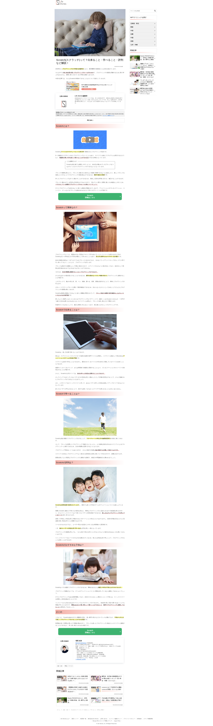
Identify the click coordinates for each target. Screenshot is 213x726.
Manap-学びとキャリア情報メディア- (102, 721)
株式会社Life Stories (93, 718)
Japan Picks (117, 721)
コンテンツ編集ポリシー (108, 115)
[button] (155, 11)
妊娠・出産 (59, 666)
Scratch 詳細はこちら (90, 196)
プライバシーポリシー (129, 718)
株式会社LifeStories (81, 643)
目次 (88, 120)
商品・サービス (69, 666)
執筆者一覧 (83, 718)
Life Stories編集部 (81, 96)
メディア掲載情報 (148, 718)
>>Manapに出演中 (81, 659)
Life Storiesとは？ (65, 718)
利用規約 (139, 718)
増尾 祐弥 (79, 641)
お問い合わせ (103, 718)
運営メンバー (75, 718)
